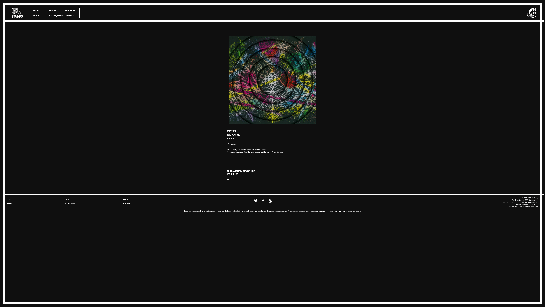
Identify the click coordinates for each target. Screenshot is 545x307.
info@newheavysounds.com (526, 207)
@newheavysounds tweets (240, 172)
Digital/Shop (56, 15)
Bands (52, 10)
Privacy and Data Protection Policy (333, 211)
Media (36, 15)
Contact (69, 15)
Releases (70, 10)
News (36, 10)
